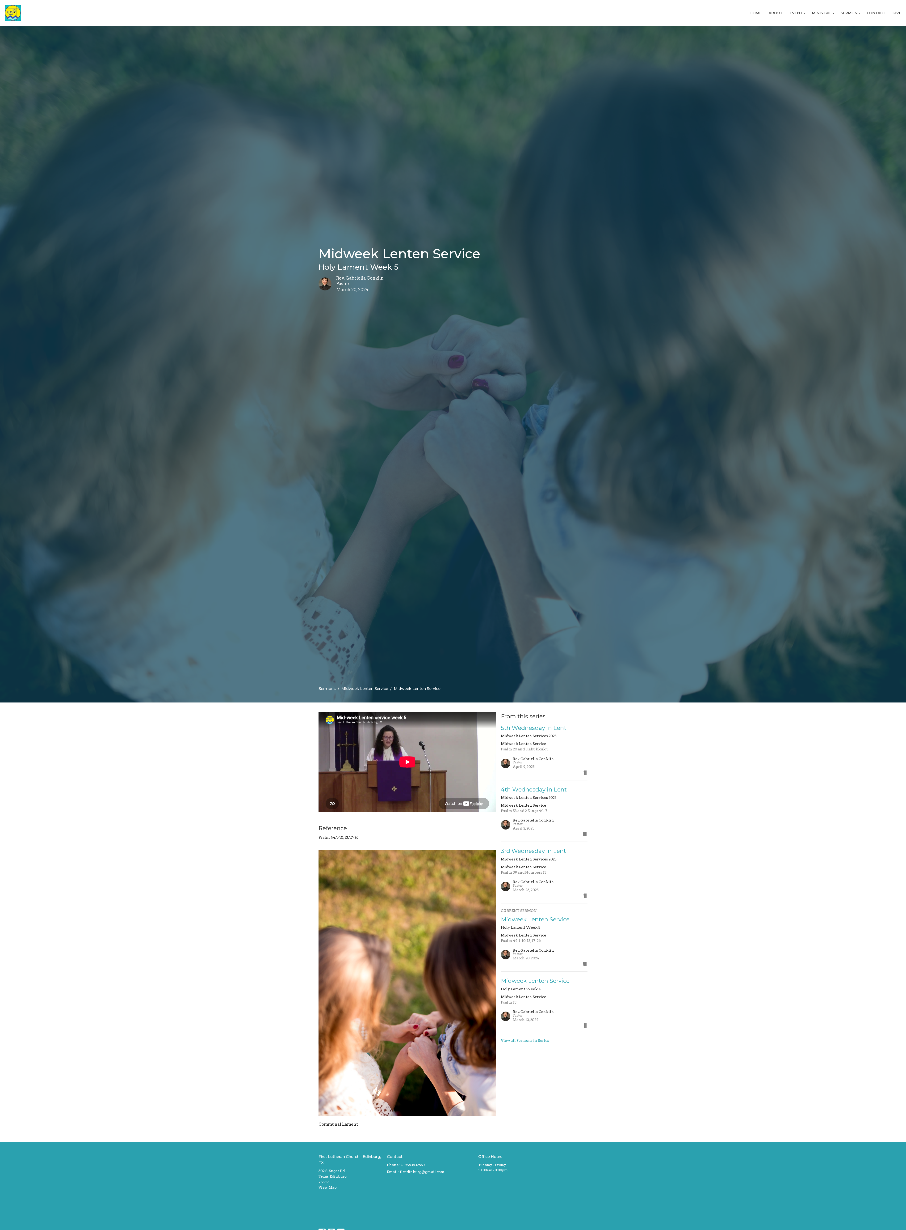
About (776, 13)
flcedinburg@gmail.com (422, 1172)
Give (897, 13)
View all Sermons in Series (525, 1040)
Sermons (850, 13)
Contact (876, 13)
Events (797, 13)
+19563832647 (413, 1165)
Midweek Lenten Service (364, 688)
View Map (328, 1187)
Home (756, 13)
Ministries (823, 13)
